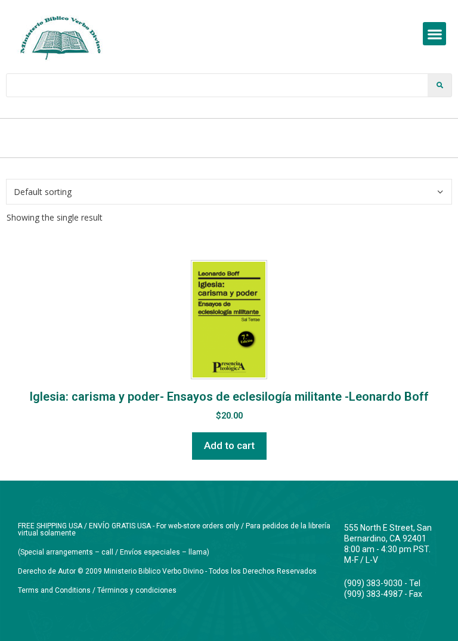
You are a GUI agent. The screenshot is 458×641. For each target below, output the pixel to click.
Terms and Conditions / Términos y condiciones (97, 590)
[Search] (439, 85)
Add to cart (229, 445)
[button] (434, 33)
